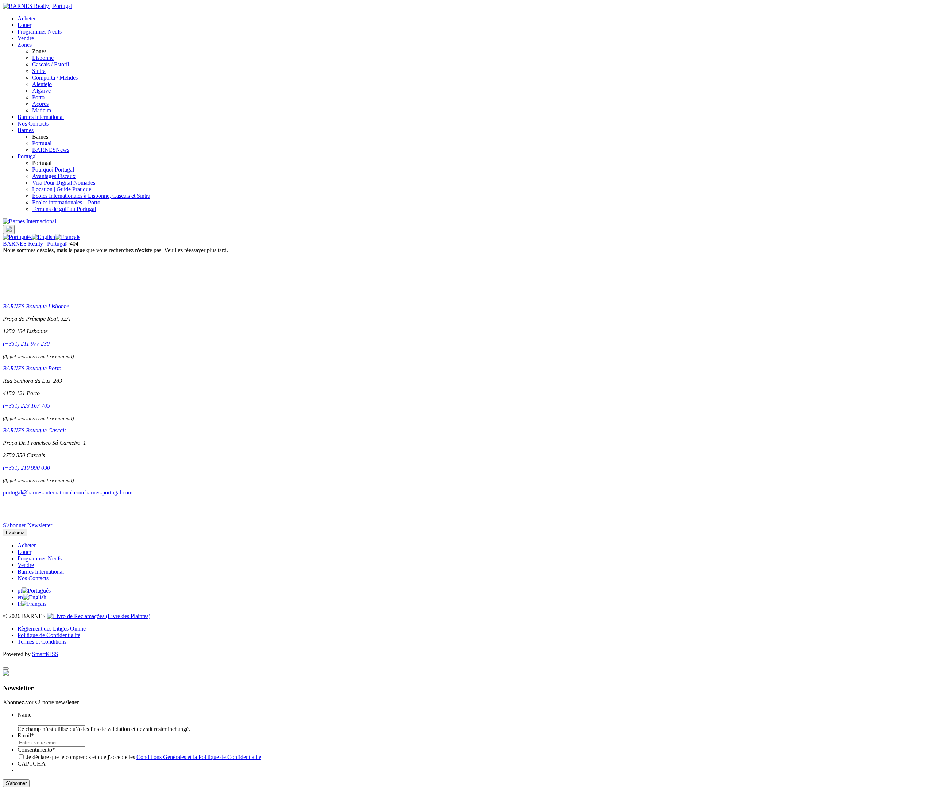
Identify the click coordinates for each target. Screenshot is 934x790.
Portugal (41, 143)
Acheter (27, 18)
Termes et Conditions (42, 642)
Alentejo (42, 84)
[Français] (67, 237)
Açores (40, 104)
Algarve (41, 91)
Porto (38, 97)
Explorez (15, 532)
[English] (43, 237)
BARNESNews (50, 150)
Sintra (39, 71)
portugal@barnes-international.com (43, 492)
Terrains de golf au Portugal (64, 209)
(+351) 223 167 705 (26, 405)
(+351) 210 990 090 (26, 468)
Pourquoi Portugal (53, 169)
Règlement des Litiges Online (52, 628)
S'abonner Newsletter (27, 525)
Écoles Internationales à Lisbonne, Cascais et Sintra (91, 196)
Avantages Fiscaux (54, 176)
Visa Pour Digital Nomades (63, 183)
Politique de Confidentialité (49, 635)
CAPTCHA (32, 763)
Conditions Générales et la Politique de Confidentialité (198, 757)
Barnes (26, 130)
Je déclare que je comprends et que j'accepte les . (144, 757)
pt (20, 590)
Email (26, 735)
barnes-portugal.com (108, 492)
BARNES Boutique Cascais (34, 430)
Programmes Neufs (40, 31)
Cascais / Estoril (50, 64)
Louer (24, 25)
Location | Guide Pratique (61, 189)
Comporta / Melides (55, 77)
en (20, 597)
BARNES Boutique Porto (32, 368)
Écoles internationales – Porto (66, 202)
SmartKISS (45, 654)
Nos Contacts (33, 123)
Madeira (41, 110)
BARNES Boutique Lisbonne (36, 306)
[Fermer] (6, 668)
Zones (25, 45)
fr (19, 604)
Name (24, 715)
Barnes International (41, 117)
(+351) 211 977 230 (26, 343)
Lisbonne (43, 58)
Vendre (26, 38)
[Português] (17, 237)
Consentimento (36, 750)
